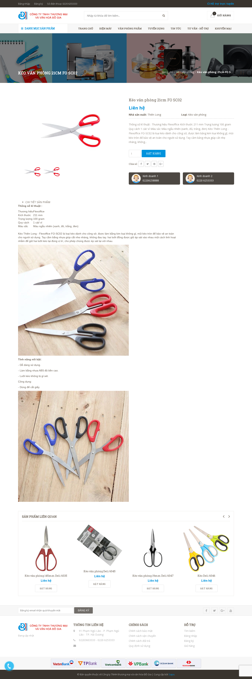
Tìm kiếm (189, 631)
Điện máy (105, 28)
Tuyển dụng (156, 28)
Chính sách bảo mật (141, 631)
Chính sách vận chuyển (142, 636)
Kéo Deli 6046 (206, 575)
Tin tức (176, 28)
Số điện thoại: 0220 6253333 (62, 3)
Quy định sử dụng (139, 646)
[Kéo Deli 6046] (206, 548)
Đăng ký (38, 3)
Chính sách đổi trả (139, 641)
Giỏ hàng (189, 646)
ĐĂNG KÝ (83, 610)
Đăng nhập (24, 3)
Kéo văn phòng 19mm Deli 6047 (153, 575)
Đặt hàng (153, 153)
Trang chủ (85, 28)
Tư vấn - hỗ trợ (198, 28)
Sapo (172, 674)
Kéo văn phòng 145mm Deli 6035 (46, 575)
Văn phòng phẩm (130, 28)
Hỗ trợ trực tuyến (222, 3)
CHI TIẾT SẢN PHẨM (37, 202)
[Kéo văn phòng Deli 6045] (99, 546)
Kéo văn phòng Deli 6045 (99, 571)
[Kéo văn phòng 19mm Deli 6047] (153, 548)
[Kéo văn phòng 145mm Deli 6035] (46, 548)
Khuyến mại (223, 28)
